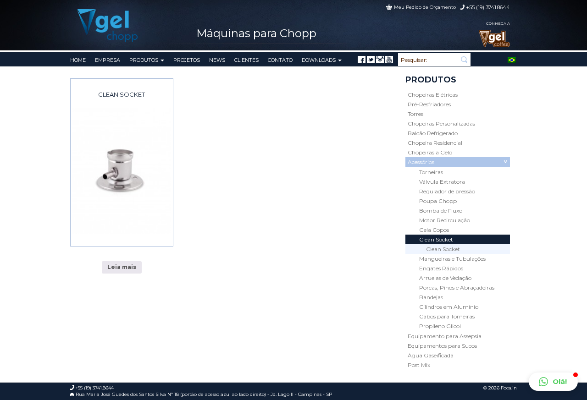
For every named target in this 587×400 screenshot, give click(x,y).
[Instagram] (380, 59)
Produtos (144, 60)
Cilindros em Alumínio (448, 306)
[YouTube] (389, 59)
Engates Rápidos (441, 268)
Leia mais (121, 266)
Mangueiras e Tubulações (452, 258)
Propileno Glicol (440, 326)
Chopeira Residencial (435, 142)
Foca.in (509, 388)
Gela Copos (434, 229)
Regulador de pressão (447, 191)
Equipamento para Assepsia (445, 336)
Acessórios (421, 162)
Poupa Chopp (438, 200)
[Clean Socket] (121, 171)
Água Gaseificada (431, 355)
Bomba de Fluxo (440, 210)
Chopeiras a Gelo (430, 152)
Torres (415, 113)
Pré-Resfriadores (429, 104)
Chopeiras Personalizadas (441, 123)
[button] (553, 382)
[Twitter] (371, 59)
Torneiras (431, 172)
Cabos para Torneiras (447, 316)
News (217, 60)
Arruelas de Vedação (445, 277)
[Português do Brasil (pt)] (512, 59)
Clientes (246, 60)
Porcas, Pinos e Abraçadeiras (456, 287)
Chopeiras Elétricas (433, 94)
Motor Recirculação (444, 220)
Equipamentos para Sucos (442, 345)
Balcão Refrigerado (433, 133)
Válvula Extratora (442, 181)
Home (78, 60)
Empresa (107, 60)
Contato (280, 60)
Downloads (319, 60)
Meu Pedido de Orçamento (425, 7)
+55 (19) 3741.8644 (488, 7)
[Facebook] (361, 59)
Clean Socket (121, 94)
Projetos (186, 60)
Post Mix (419, 365)
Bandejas (431, 297)
